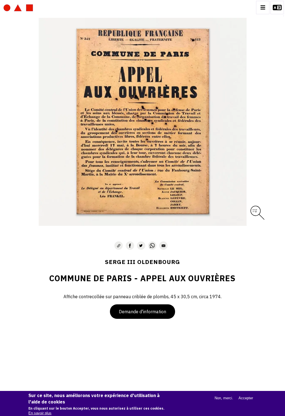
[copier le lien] (118, 245)
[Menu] (262, 7)
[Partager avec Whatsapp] (152, 245)
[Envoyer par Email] (163, 245)
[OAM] (18, 7)
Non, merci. (224, 398)
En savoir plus (39, 413)
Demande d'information (142, 311)
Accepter (246, 398)
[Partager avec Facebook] (130, 245)
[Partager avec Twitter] (141, 245)
